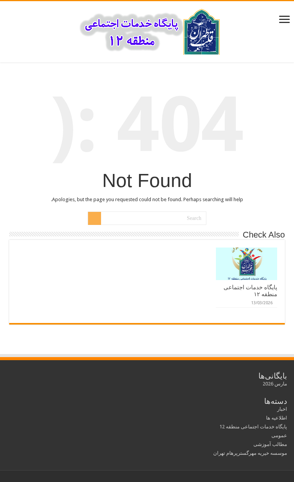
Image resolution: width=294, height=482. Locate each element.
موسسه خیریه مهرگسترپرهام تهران (250, 453)
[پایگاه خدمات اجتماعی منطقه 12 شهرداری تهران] (147, 30)
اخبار (282, 409)
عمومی (279, 435)
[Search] (94, 218)
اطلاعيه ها (276, 418)
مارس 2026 (275, 384)
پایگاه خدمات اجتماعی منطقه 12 (253, 427)
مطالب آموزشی (270, 444)
